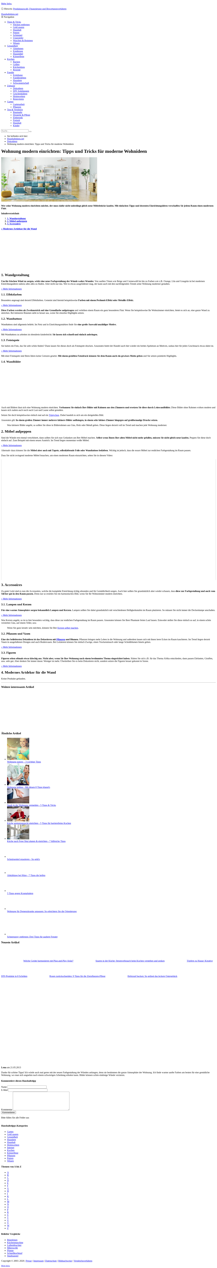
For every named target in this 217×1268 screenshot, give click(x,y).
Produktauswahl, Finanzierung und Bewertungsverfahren (39, 9)
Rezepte (17, 70)
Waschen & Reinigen (23, 40)
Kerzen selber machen (67, 628)
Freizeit (16, 120)
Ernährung (18, 51)
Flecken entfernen (21, 24)
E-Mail (4, 1090)
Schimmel (17, 35)
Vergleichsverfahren (83, 1260)
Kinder (16, 125)
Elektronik (18, 117)
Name (4, 1087)
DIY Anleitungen (21, 91)
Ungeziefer (18, 38)
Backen (16, 62)
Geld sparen (18, 27)
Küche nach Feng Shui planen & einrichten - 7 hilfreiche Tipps (36, 841)
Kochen (10, 59)
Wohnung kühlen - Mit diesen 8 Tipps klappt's (28, 787)
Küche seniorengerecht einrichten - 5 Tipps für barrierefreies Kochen (39, 823)
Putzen (16, 32)
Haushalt (17, 30)
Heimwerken (19, 96)
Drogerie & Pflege (21, 115)
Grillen (16, 64)
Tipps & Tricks (14, 22)
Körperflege (18, 56)
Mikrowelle (12, 1247)
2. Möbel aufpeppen (17, 221)
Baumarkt (17, 112)
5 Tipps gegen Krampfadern (20, 893)
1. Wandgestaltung (16, 218)
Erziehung (18, 75)
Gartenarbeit (19, 104)
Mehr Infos (6, 3)
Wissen (16, 43)
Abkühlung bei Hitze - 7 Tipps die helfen (26, 875)
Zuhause (11, 85)
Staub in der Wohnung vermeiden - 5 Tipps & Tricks (31, 805)
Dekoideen (18, 88)
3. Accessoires (14, 224)
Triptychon (54, 415)
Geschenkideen (20, 93)
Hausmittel (18, 54)
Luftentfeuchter (14, 1245)
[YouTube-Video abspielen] (108, 519)
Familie (10, 72)
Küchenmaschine (15, 1242)
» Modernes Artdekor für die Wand (19, 229)
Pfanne (10, 1250)
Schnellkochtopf (14, 1253)
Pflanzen (17, 107)
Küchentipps (19, 67)
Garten (10, 101)
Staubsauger (12, 1255)
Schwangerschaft (21, 83)
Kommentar (6, 1109)
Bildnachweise (65, 1260)
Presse (29, 1260)
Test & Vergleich (15, 109)
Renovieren (18, 99)
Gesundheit (12, 46)
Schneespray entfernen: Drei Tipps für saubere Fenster (32, 936)
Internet (10, 1147)
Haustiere (17, 80)
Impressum (38, 1260)
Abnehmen (18, 48)
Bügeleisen (12, 1239)
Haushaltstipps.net (15, 138)
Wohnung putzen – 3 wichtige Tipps (24, 762)
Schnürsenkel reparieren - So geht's (23, 859)
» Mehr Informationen (11, 289)
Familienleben (19, 77)
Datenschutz (51, 1260)
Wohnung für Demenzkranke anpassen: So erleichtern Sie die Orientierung (42, 911)
